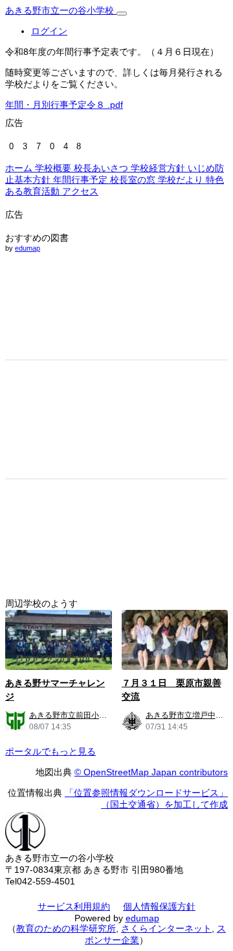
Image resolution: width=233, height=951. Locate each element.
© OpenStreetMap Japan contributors (151, 772)
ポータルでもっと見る (50, 751)
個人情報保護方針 (159, 906)
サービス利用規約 (74, 906)
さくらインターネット (166, 928)
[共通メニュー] (121, 14)
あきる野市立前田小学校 (72, 715)
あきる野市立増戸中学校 (188, 715)
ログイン (49, 31)
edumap (27, 248)
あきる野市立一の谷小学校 (60, 10)
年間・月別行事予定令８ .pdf (64, 104)
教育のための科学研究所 (66, 928)
